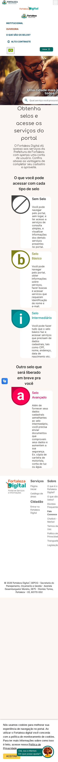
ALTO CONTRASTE (21, 41)
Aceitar (11, 756)
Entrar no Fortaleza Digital (35, 509)
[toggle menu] (55, 2)
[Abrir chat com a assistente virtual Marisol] (48, 752)
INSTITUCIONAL (14, 23)
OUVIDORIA (12, 29)
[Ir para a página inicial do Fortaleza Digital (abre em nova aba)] (16, 487)
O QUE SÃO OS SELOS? (18, 34)
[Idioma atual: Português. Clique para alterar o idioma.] (11, 50)
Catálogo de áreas (36, 495)
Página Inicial (33, 487)
